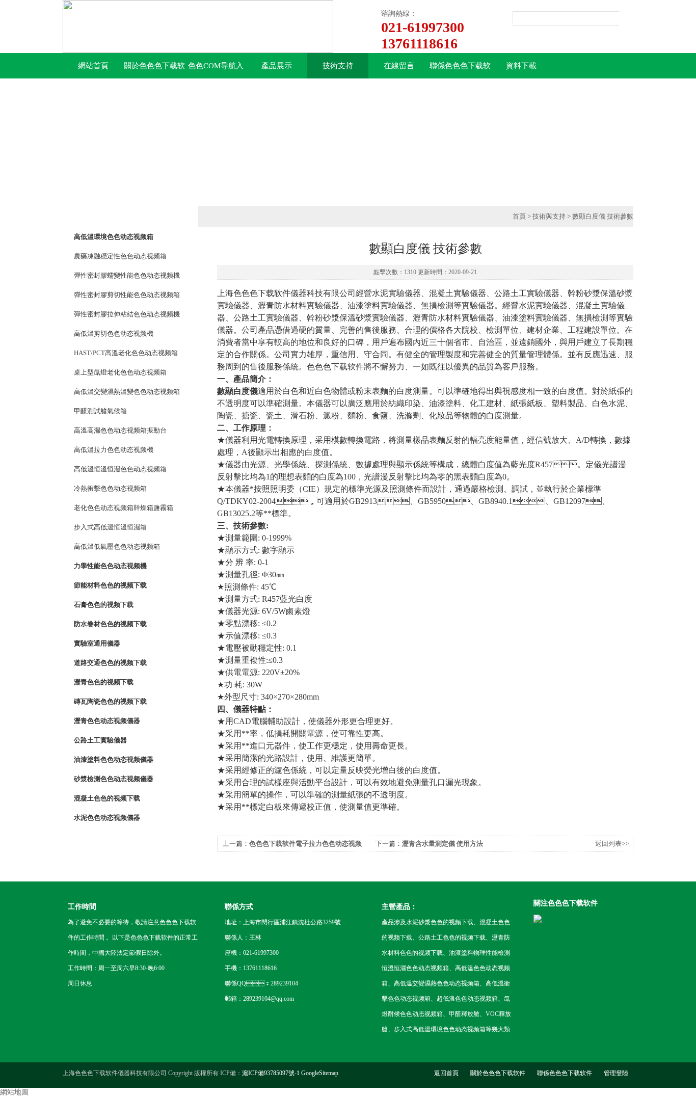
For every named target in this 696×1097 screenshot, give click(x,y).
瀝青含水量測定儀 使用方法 (442, 843)
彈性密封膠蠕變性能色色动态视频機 (127, 275)
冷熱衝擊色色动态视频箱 (110, 488)
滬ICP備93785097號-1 (271, 1073)
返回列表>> (612, 843)
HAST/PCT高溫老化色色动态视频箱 (126, 353)
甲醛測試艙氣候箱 (100, 411)
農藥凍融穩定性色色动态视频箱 (120, 256)
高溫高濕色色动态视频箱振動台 (120, 430)
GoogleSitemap (319, 1073)
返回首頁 (446, 1073)
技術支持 (338, 66)
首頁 (519, 216)
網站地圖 (14, 1092)
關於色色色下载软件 (154, 70)
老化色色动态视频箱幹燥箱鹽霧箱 (123, 508)
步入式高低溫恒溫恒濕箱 (110, 527)
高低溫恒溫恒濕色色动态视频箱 (120, 469)
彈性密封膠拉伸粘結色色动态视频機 (127, 314)
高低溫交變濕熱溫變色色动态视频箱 (127, 391)
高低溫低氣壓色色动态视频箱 (117, 546)
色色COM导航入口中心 (216, 70)
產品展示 (276, 66)
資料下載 (521, 66)
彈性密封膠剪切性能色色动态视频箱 (127, 295)
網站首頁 (93, 66)
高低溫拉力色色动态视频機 (113, 449)
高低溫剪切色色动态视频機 (113, 333)
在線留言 (399, 66)
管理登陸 (616, 1073)
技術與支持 (549, 216)
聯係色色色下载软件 (460, 70)
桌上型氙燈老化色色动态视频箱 (120, 372)
